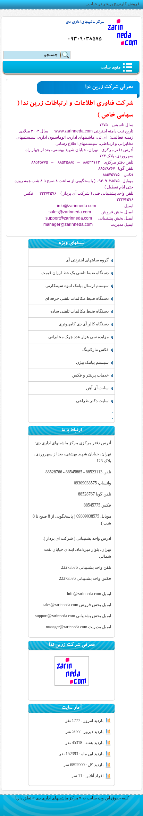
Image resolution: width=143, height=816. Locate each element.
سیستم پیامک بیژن (92, 362)
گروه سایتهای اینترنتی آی (87, 260)
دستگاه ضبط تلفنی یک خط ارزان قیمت (75, 272)
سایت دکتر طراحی (92, 400)
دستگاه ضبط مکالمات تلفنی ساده (79, 311)
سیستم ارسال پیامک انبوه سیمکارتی (77, 285)
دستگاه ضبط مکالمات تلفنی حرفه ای (77, 298)
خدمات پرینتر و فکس (90, 375)
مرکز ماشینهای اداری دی (85, 22)
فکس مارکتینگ (95, 349)
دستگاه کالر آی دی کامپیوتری (84, 324)
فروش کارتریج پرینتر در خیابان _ (111, 3)
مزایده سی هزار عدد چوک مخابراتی (78, 336)
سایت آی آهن (97, 388)
